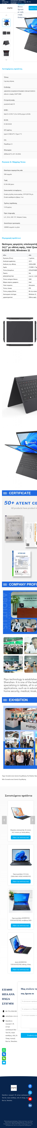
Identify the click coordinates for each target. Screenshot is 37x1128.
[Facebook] (30, 1086)
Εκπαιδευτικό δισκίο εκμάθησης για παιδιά (20, 776)
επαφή (20, 15)
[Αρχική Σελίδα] (10, 8)
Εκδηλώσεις (22, 17)
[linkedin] (30, 1105)
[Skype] (6, 1055)
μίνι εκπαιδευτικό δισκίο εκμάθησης (14, 779)
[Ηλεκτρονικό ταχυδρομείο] (6, 1064)
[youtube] (30, 1099)
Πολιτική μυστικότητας (10, 1121)
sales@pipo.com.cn (12, 1016)
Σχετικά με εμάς (20, 10)
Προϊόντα (21, 4)
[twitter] (30, 1092)
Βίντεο (20, 7)
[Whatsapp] (6, 1051)
